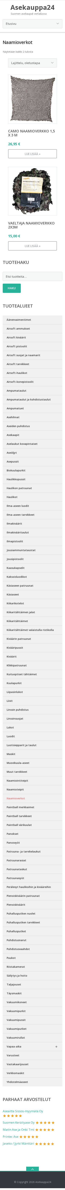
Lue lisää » (32, 154)
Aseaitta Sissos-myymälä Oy (23, 1111)
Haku (12, 288)
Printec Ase (10, 1136)
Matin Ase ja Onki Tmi (18, 1129)
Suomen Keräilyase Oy (19, 1122)
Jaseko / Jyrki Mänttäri (18, 1143)
